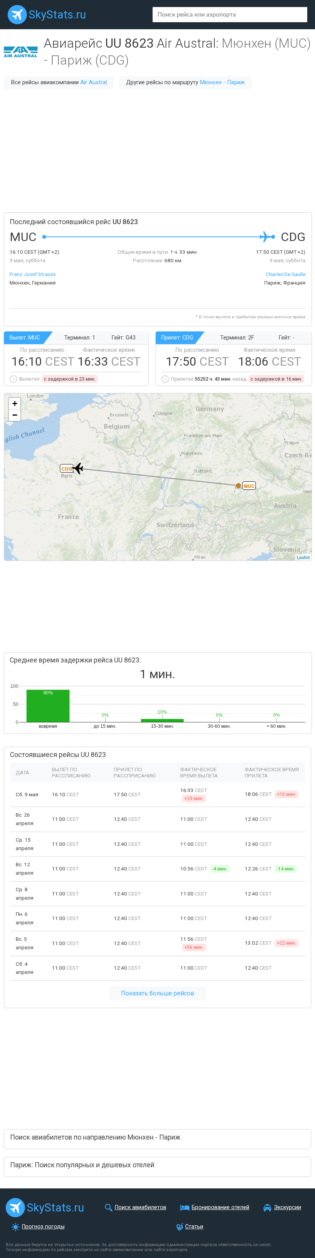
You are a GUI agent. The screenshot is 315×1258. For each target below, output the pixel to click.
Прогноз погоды (43, 1226)
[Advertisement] (157, 151)
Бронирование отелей (220, 1207)
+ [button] (14, 403)
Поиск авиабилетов (140, 1207)
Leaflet (303, 557)
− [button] (14, 415)
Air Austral (93, 82)
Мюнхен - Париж (222, 82)
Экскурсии (287, 1207)
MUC (249, 486)
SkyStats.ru (57, 14)
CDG (66, 468)
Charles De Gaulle (285, 274)
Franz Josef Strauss (33, 274)
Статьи (194, 1226)
